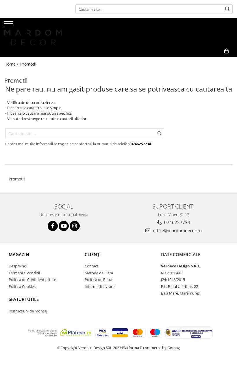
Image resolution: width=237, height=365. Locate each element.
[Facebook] (53, 226)
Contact (91, 266)
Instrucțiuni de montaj (28, 311)
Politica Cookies (22, 286)
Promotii (28, 64)
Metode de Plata (99, 272)
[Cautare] (227, 9)
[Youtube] (64, 226)
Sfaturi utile (24, 299)
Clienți (93, 254)
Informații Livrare (99, 286)
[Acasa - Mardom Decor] (33, 31)
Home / (11, 64)
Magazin (19, 254)
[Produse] (9, 25)
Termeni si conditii (24, 272)
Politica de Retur (99, 279)
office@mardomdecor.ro (177, 230)
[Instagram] (75, 226)
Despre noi (18, 266)
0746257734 (176, 222)
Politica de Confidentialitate (32, 279)
